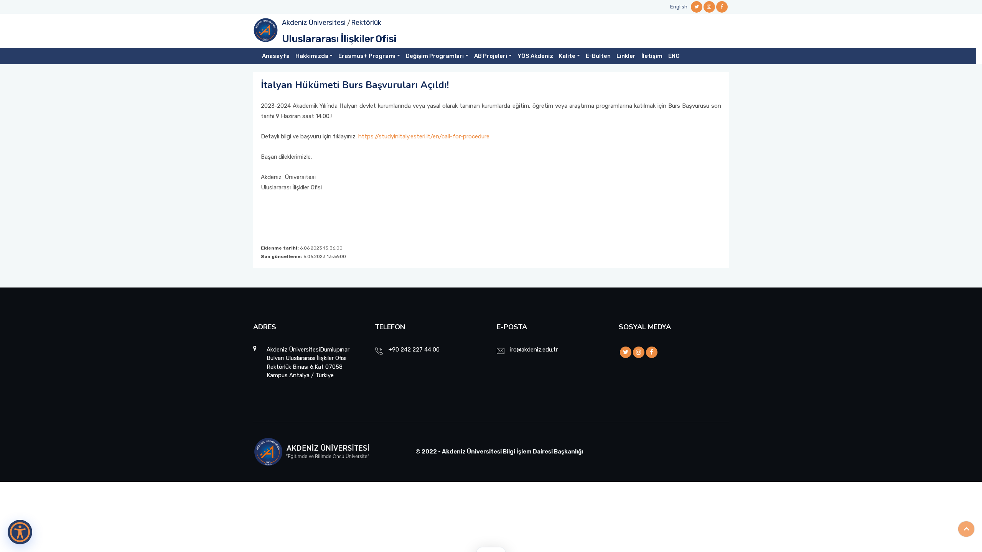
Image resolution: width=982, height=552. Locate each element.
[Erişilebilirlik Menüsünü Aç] (20, 532)
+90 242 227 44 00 (414, 349)
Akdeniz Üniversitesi (314, 22)
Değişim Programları (435, 56)
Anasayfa (276, 56)
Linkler (626, 56)
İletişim (651, 56)
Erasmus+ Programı (366, 56)
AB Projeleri (490, 56)
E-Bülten (598, 56)
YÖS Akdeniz (535, 56)
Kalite (567, 56)
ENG (674, 56)
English (678, 7)
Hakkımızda (311, 56)
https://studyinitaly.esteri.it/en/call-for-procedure (423, 136)
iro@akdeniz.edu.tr (534, 349)
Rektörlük (366, 22)
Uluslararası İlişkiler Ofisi (339, 39)
